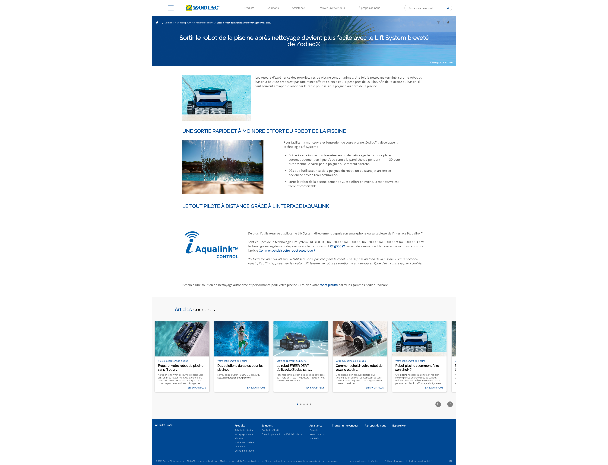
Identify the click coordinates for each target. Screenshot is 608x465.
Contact (375, 461)
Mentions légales (357, 461)
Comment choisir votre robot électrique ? (287, 250)
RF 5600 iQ (337, 246)
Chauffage (240, 446)
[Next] (450, 404)
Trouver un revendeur (331, 8)
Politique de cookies (394, 461)
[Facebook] (444, 461)
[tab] (297, 404)
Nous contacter (318, 434)
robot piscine (329, 285)
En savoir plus (197, 387)
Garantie (314, 430)
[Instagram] (450, 461)
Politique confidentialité (420, 461)
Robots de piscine (244, 430)
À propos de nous (369, 8)
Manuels (314, 438)
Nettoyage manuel (244, 434)
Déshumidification (244, 450)
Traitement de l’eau (245, 442)
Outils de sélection (271, 430)
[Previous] (438, 404)
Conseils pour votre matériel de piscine (195, 22)
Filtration (239, 438)
